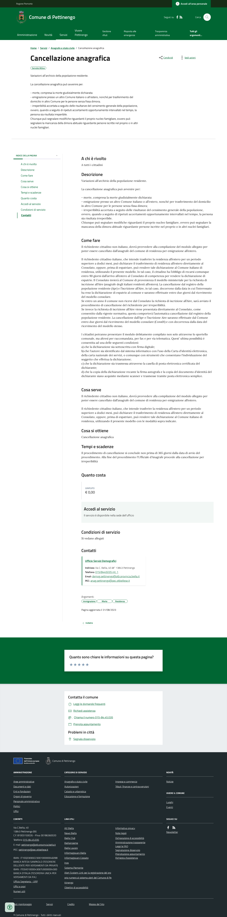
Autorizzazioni (71, 786)
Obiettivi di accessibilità (76, 887)
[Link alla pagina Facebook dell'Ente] (168, 828)
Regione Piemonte (24, 3)
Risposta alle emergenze (130, 33)
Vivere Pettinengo (81, 32)
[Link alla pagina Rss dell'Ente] (174, 828)
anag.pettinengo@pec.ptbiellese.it (110, 581)
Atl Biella (69, 828)
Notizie (169, 781)
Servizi (63, 35)
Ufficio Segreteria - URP (25, 881)
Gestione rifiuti (106, 33)
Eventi (169, 807)
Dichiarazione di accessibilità (129, 838)
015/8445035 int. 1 (106, 572)
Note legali (120, 833)
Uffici (16, 811)
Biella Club (69, 838)
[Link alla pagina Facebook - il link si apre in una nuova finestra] (177, 17)
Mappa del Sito (96, 904)
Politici (16, 806)
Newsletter (172, 832)
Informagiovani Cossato (76, 858)
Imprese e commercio (126, 781)
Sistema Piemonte (73, 868)
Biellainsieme (71, 843)
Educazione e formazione (77, 796)
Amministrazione (27, 35)
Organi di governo (22, 796)
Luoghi (169, 802)
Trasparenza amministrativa (162, 33)
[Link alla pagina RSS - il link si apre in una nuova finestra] (181, 17)
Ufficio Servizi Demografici (100, 561)
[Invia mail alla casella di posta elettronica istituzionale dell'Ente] (38, 844)
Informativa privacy (125, 828)
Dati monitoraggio (22, 904)
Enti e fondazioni (22, 791)
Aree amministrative (23, 781)
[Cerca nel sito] (206, 17)
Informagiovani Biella (75, 853)
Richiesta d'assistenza (126, 858)
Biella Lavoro (71, 848)
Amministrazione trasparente (130, 842)
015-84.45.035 (31, 840)
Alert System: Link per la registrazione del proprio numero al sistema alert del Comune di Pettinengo (87, 877)
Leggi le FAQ (121, 846)
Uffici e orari (19, 886)
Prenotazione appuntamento (130, 854)
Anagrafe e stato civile (63, 48)
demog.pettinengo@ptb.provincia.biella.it (116, 576)
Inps (66, 863)
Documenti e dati (22, 786)
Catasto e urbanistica (75, 791)
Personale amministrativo (26, 801)
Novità (48, 35)
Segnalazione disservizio (127, 850)
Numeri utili (19, 891)
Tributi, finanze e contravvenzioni (132, 786)
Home (33, 48)
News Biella (70, 833)
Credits (70, 904)
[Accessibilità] (9, 907)
